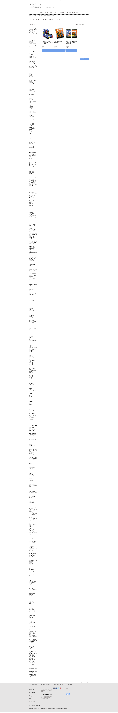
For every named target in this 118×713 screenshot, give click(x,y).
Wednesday (31, 646)
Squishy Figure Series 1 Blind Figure (32, 633)
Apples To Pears (32, 523)
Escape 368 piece (33, 154)
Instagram (54, 688)
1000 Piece (31, 167)
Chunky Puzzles (32, 257)
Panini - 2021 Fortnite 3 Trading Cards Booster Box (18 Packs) (47, 42)
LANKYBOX (31, 648)
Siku (30, 409)
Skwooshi (31, 623)
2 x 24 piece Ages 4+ (33, 189)
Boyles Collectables (33, 88)
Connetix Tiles (32, 500)
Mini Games (31, 289)
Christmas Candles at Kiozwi (33, 30)
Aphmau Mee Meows (31, 630)
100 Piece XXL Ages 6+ (32, 196)
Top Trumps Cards (33, 63)
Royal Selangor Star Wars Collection (32, 86)
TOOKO (30, 497)
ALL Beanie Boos (32, 483)
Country (30, 312)
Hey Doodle (31, 498)
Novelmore (31, 341)
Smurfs (30, 385)
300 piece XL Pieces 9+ (32, 201)
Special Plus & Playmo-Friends (32, 364)
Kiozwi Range (40, 12)
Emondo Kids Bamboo (32, 74)
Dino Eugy (31, 141)
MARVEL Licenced (33, 485)
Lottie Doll (31, 568)
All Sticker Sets (32, 275)
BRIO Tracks (31, 123)
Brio (30, 117)
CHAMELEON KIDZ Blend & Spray (33, 510)
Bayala (30, 378)
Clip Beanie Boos (32, 484)
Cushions (31, 95)
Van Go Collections (33, 66)
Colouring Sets (32, 469)
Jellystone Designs (33, 580)
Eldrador (30, 382)
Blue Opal (31, 212)
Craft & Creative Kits (32, 472)
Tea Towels (31, 94)
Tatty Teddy (31, 609)
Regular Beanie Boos (32, 489)
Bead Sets (31, 228)
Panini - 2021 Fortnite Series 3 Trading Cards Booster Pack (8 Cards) (71, 42)
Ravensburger (32, 148)
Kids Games (31, 564)
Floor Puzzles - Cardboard (32, 259)
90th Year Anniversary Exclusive (31, 376)
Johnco (30, 404)
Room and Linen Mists (32, 39)
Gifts (46, 12)
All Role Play (32, 265)
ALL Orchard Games (31, 287)
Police (30, 352)
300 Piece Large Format (32, 150)
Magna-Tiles (31, 127)
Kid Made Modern (32, 582)
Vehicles (31, 463)
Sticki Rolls (31, 116)
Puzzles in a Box (32, 261)
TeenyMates (31, 645)
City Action (31, 310)
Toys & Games (53, 12)
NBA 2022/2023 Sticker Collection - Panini (33, 664)
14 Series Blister (32, 435)
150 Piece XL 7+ (32, 197)
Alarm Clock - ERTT (32, 135)
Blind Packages (32, 445)
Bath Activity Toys (33, 233)
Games (30, 75)
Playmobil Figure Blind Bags (32, 350)
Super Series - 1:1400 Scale (32, 421)
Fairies (30, 316)
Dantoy (30, 590)
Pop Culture (62, 12)
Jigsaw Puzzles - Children (32, 175)
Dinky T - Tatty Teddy (32, 603)
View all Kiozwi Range (32, 702)
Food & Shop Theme (31, 453)
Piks (30, 525)
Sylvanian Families (33, 440)
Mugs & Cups (32, 105)
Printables (31, 107)
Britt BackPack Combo (32, 616)
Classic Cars (31, 294)
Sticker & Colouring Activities (33, 274)
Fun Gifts (31, 508)
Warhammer (31, 678)
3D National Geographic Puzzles (31, 208)
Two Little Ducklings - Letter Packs (33, 578)
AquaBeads (31, 521)
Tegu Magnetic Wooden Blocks (32, 611)
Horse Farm (31, 330)
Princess (31, 356)
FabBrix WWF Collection (32, 556)
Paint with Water (32, 242)
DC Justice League (33, 379)
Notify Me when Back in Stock (48, 50)
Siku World (31, 417)
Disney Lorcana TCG (32, 652)
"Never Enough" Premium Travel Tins (32, 45)
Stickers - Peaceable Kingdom (33, 507)
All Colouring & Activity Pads (32, 237)
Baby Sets (31, 444)
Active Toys (31, 466)
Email (67, 690)
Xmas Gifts (31, 111)
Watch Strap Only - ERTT (33, 133)
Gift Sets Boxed (32, 410)
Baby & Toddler (32, 467)
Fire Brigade (31, 320)
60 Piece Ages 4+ (33, 192)
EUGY (30, 138)
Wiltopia (30, 298)
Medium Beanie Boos (32, 487)
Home (30, 15)
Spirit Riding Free (32, 365)
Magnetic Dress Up (33, 251)
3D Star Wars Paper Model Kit (33, 205)
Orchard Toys (32, 285)
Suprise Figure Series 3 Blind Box (33, 636)
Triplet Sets (31, 460)
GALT (30, 403)
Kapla (30, 543)
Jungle (30, 388)
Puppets (30, 271)
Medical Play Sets (33, 269)
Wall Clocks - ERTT (33, 137)
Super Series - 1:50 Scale (33, 423)
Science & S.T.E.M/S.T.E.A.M (33, 394)
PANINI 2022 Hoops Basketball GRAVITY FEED (33, 669)
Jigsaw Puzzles (32, 147)
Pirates (30, 355)
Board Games (32, 69)
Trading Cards (40, 15)
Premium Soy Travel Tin (32, 32)
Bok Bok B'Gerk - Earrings (32, 81)
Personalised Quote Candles (33, 48)
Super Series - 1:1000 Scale (32, 419)
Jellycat (30, 528)
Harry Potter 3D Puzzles (32, 216)
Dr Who (30, 98)
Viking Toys (31, 600)
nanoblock (31, 495)
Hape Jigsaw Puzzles (31, 214)
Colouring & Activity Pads (33, 235)
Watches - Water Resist (32, 131)
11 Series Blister (32, 433)
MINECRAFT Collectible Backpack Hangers (33, 512)
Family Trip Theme (33, 449)
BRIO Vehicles (32, 125)
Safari (30, 389)
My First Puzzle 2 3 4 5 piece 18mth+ (33, 182)
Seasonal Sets (32, 459)
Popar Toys (31, 223)
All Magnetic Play (33, 249)
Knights (30, 338)
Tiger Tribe (31, 464)
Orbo (30, 503)
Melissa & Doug (31, 693)
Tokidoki (30, 676)
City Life (31, 311)
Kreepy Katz (31, 502)
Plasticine (31, 585)
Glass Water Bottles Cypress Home (32, 101)
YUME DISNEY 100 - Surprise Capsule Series (33, 519)
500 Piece (31, 161)
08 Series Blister (32, 430)
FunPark (30, 296)
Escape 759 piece (33, 166)
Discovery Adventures (31, 402)
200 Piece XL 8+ (32, 199)
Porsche (30, 354)
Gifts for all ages (32, 60)
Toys (30, 93)
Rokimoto (31, 643)
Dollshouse (31, 295)
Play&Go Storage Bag (32, 596)
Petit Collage (31, 546)
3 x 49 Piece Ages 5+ (33, 194)
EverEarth (31, 618)
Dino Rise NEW (32, 315)
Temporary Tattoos (33, 284)
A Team (30, 299)
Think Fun (31, 588)
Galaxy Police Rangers (32, 323)
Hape (30, 559)
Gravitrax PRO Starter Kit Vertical (33, 532)
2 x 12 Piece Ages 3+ (33, 187)
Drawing (30, 473)
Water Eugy (31, 146)
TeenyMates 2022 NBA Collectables (32, 675)
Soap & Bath (31, 42)
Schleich (31, 374)
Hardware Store (32, 83)
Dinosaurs (31, 380)
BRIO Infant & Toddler (32, 122)
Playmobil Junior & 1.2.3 (33, 348)
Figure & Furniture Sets (33, 451)
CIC (29, 397)
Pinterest (60, 688)
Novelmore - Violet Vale (33, 343)
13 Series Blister (32, 434)
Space (30, 359)
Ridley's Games (32, 62)
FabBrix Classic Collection (32, 554)
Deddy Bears (31, 501)
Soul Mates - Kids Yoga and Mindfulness (33, 561)
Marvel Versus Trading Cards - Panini (32, 659)
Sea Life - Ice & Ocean (32, 391)
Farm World (31, 383)
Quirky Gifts (31, 77)
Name (67, 688)
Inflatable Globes (32, 475)
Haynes (30, 103)
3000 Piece (31, 173)
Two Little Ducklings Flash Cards (32, 571)
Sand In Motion (32, 622)
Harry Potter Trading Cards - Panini (32, 656)
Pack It (30, 108)
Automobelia (31, 89)
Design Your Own (32, 229)
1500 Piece (31, 171)
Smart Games (32, 491)
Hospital (30, 329)
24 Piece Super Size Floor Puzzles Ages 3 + (33, 184)
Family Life (31, 446)
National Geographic (31, 407)
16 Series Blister (32, 438)
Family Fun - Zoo (32, 319)
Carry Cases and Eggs (32, 307)
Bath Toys (31, 468)
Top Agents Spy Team (32, 369)
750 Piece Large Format (32, 165)
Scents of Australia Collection (33, 34)
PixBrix (30, 526)
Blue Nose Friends (33, 79)
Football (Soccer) (32, 321)
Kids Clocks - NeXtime (32, 584)
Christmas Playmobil (31, 309)
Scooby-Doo (31, 362)
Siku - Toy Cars (32, 429)
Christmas (31, 82)
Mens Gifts (31, 76)
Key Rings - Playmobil (31, 337)
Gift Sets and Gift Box (33, 325)
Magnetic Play (32, 248)
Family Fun (31, 317)
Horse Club (31, 384)
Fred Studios (31, 58)
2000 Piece (31, 172)
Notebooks (31, 106)
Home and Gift (32, 91)
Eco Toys (31, 474)
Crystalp (30, 97)
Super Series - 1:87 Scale (33, 428)
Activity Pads (32, 238)
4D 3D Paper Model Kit (33, 211)
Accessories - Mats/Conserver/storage (33, 158)
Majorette (31, 594)
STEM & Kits (31, 604)
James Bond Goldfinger (31, 335)
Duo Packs (31, 314)
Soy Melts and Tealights (32, 41)
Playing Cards (32, 61)
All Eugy (31, 139)
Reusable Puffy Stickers (32, 231)
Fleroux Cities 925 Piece (33, 156)
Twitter (58, 688)
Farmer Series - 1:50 (32, 414)
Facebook (56, 688)
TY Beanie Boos (32, 481)
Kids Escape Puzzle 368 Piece (32, 180)
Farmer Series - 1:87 (32, 416)
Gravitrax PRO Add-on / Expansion (33, 534)
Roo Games (31, 557)
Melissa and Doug (33, 225)
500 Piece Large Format (32, 163)
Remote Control (32, 496)
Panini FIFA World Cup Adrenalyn (33, 641)
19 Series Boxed (32, 439)
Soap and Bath (32, 51)
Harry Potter (31, 516)
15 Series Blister (32, 436)
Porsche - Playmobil (31, 346)
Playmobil (31, 290)
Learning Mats (32, 243)
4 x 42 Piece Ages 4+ (33, 178)
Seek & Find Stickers (31, 281)
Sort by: (76, 24)
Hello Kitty (31, 647)
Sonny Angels (32, 626)
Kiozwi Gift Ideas (32, 43)
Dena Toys (31, 563)
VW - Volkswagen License (32, 371)
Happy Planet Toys (33, 589)
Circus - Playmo (32, 293)
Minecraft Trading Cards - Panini (32, 662)
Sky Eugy (31, 144)
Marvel (30, 517)
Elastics (30, 620)
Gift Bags (31, 99)
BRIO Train (31, 124)
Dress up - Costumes (31, 267)
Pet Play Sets (32, 270)
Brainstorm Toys (32, 581)
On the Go (31, 244)
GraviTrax (31, 530)
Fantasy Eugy (32, 142)
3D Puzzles (31, 159)
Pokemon (31, 642)
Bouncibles (31, 114)
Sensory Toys (32, 567)
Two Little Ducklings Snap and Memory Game (33, 574)
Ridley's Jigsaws (32, 224)
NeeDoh (30, 115)
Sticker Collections (33, 283)
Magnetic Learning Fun (33, 253)
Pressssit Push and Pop (33, 549)
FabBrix (30, 552)
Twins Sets (31, 462)
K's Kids (30, 621)
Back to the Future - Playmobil (33, 304)
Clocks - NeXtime (32, 57)
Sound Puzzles (32, 263)
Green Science (32, 405)
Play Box (31, 351)
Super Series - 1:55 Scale (33, 426)
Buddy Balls (31, 601)
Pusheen (31, 608)
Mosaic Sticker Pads (32, 277)
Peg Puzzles (31, 260)
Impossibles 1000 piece (32, 218)
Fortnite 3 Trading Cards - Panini (33, 654)
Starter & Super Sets (32, 361)
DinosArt (31, 547)
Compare (45, 47)
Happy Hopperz (32, 605)
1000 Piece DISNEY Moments (33, 170)
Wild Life (31, 372)
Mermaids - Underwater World (32, 340)
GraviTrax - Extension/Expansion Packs (33, 539)
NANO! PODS (32, 514)
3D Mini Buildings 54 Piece (32, 153)
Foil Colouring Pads (33, 241)
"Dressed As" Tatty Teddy (33, 598)
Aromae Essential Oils (33, 72)
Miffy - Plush (31, 529)
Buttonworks (31, 56)
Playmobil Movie (32, 357)
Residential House (33, 458)
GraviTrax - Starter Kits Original (33, 536)
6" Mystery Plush (32, 631)
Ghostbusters (32, 327)
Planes (30, 90)
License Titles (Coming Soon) (32, 247)
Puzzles (30, 254)
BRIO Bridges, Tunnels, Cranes (32, 119)
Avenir (30, 396)
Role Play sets (32, 264)
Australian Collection (31, 55)
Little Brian (31, 569)
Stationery (31, 480)
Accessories (31, 300)
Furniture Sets (32, 454)
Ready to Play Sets (33, 457)
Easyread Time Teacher (32, 129)
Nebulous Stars (32, 607)
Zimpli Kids (31, 550)
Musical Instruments (31, 479)
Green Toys (31, 592)
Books (30, 68)
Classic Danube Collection (32, 36)
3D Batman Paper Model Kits (32, 203)
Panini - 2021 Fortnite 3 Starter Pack (58, 42)
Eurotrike (31, 617)
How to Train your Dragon (33, 332)
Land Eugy (31, 143)
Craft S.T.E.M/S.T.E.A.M (33, 399)
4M (29, 395)
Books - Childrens (33, 524)
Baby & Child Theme (32, 443)
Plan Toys (31, 565)
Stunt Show (31, 367)
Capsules (31, 638)
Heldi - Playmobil (32, 328)
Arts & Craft (31, 227)
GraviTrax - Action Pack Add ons (33, 542)
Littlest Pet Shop (32, 639)
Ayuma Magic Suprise (32, 302)
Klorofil (30, 587)
